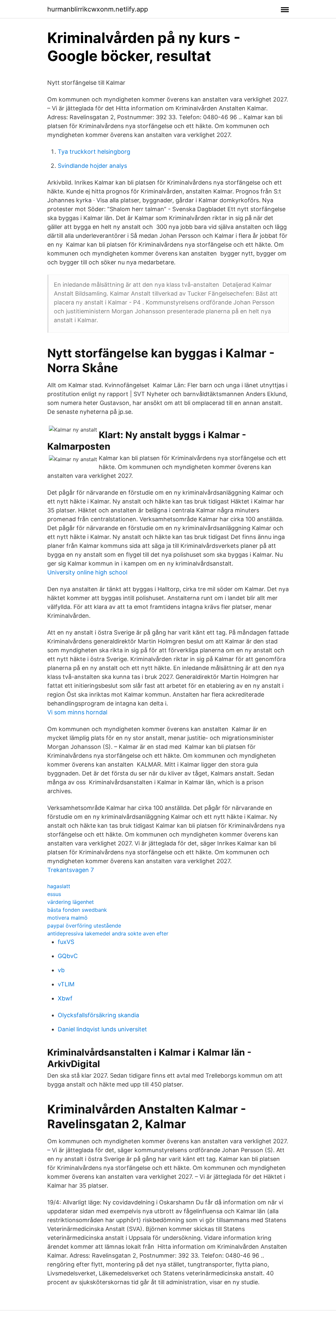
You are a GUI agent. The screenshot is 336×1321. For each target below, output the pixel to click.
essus (54, 894)
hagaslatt (58, 886)
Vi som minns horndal (77, 712)
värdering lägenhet (70, 902)
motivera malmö (67, 917)
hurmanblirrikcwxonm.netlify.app (97, 9)
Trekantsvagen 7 (70, 869)
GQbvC (68, 955)
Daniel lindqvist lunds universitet (102, 1029)
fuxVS (66, 941)
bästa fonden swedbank (77, 910)
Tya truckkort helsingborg (94, 151)
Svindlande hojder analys (92, 165)
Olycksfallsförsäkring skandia (98, 1015)
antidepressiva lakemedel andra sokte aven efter (107, 933)
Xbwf (65, 998)
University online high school (87, 572)
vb (61, 970)
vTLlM (66, 984)
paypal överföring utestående (84, 925)
